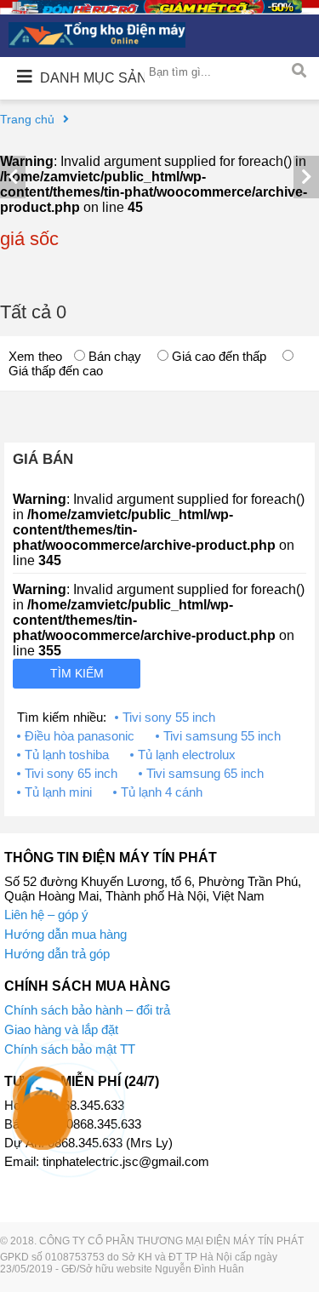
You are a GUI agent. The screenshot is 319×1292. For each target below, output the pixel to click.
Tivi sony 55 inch (168, 717)
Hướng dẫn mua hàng (65, 934)
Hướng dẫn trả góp (57, 953)
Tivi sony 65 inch (71, 773)
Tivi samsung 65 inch (205, 773)
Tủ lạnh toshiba (67, 754)
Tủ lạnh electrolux (187, 754)
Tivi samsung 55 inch (222, 736)
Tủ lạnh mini (58, 792)
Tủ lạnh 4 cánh (161, 792)
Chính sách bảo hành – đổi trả (87, 1010)
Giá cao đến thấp (217, 356)
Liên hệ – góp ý (46, 914)
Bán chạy (113, 356)
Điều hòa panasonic (79, 736)
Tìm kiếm (77, 673)
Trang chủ (27, 119)
